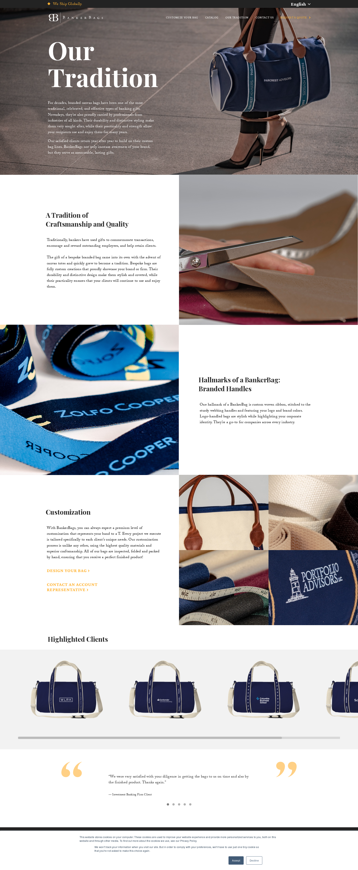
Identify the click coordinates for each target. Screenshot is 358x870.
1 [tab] (168, 804)
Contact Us (264, 17)
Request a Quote (293, 17)
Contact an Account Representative (72, 587)
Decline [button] (254, 860)
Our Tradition (237, 17)
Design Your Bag (67, 570)
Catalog (211, 17)
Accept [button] (236, 860)
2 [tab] (173, 804)
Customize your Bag (182, 17)
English (298, 4)
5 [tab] (190, 804)
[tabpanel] (179, 780)
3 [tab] (179, 804)
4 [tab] (185, 804)
